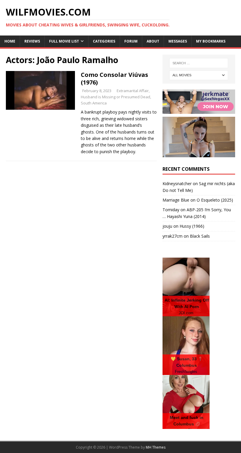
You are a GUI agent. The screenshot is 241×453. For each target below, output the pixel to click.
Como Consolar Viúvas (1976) (114, 78)
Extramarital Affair (133, 90)
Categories (104, 41)
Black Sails (200, 236)
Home (9, 41)
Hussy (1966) (192, 226)
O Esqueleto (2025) (215, 200)
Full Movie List (64, 41)
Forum (131, 41)
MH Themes (155, 447)
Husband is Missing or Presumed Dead (115, 96)
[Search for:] (198, 63)
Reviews (32, 41)
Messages (177, 41)
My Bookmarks (210, 41)
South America (94, 103)
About (153, 41)
